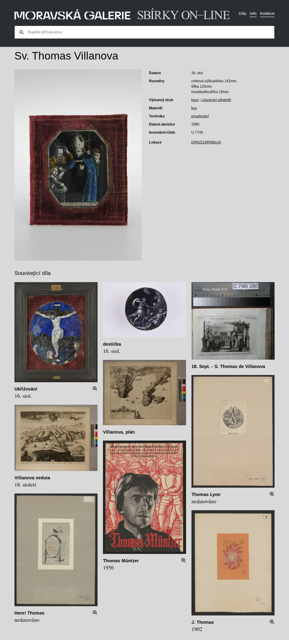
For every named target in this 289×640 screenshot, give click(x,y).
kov (194, 108)
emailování (200, 116)
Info (253, 13)
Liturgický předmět (216, 100)
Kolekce (267, 13)
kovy (195, 100)
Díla (242, 13)
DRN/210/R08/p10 (206, 142)
